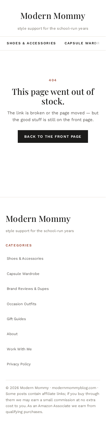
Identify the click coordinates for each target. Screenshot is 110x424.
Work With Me (19, 349)
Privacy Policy (19, 364)
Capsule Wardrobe (87, 43)
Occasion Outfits (21, 304)
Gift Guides (16, 319)
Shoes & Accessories (31, 43)
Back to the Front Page (53, 136)
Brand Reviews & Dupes (28, 289)
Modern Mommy (52, 15)
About (12, 334)
